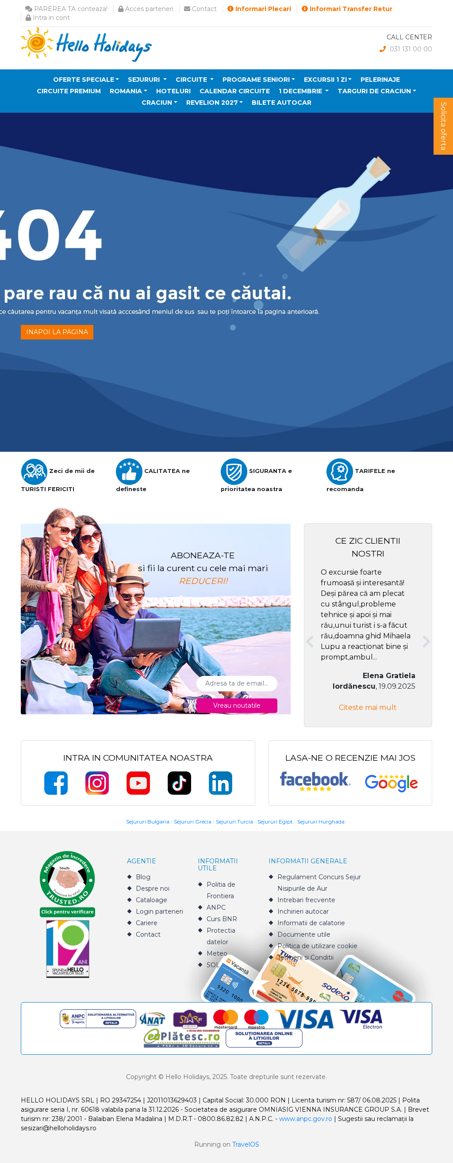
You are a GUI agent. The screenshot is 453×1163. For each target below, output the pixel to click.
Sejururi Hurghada (321, 821)
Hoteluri (173, 91)
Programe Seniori (256, 80)
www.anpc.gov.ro (305, 1119)
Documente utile (303, 934)
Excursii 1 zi (325, 80)
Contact (203, 9)
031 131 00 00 (410, 49)
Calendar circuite (235, 91)
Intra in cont (50, 18)
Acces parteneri (148, 9)
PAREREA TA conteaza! (69, 9)
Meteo (217, 953)
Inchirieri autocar (303, 911)
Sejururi (144, 80)
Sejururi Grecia (192, 821)
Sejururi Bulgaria (147, 821)
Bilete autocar (281, 103)
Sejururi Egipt (275, 821)
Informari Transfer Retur (350, 9)
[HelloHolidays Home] (86, 44)
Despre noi (152, 888)
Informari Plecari (262, 9)
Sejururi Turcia (234, 821)
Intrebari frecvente (306, 900)
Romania (126, 91)
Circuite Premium (69, 91)
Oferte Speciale (83, 80)
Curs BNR (222, 919)
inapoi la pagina (57, 332)
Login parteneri (159, 911)
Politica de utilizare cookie (317, 946)
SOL (213, 965)
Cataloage (151, 900)
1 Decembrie (301, 91)
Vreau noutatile (237, 705)
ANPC (216, 907)
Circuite (192, 80)
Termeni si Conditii (305, 957)
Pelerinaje (380, 80)
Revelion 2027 (212, 103)
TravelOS (245, 1144)
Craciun (157, 103)
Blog (143, 877)
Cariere (146, 923)
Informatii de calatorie (311, 923)
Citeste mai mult (368, 707)
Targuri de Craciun (374, 91)
